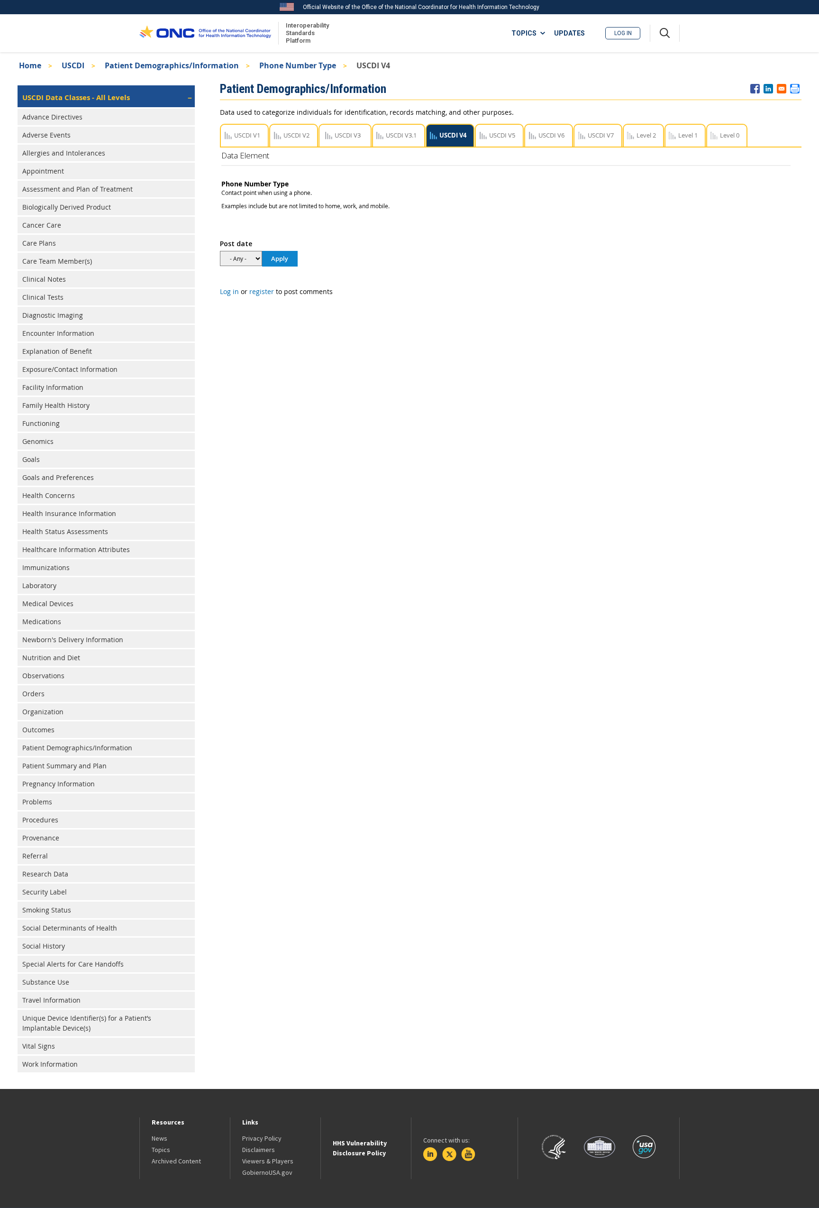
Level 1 (688, 135)
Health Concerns (48, 495)
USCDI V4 (452, 135)
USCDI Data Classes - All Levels (76, 97)
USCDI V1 (247, 135)
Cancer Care (41, 225)
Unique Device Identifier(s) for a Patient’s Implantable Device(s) (86, 1023)
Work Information (50, 1064)
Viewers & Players (267, 1161)
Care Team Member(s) (57, 261)
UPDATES (569, 33)
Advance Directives (52, 116)
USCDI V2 (296, 135)
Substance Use (45, 982)
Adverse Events (46, 134)
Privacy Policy (262, 1138)
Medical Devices (47, 603)
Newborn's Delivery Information (72, 639)
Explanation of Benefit (57, 351)
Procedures (40, 819)
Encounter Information (58, 333)
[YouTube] (468, 1154)
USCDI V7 (601, 135)
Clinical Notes (44, 279)
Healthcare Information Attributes (76, 549)
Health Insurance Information (69, 513)
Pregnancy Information (58, 783)
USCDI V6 (551, 135)
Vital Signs (38, 1046)
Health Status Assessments (65, 531)
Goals (31, 459)
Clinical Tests (43, 297)
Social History (43, 945)
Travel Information (51, 1000)
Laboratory (39, 585)
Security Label (44, 891)
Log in (623, 33)
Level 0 (729, 135)
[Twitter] (449, 1154)
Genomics (38, 441)
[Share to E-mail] (781, 88)
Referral (35, 855)
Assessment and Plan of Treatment (77, 189)
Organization (43, 711)
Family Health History (56, 405)
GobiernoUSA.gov (267, 1172)
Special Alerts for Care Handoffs (73, 963)
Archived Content (176, 1161)
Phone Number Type (297, 65)
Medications (41, 621)
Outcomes (38, 729)
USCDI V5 (502, 135)
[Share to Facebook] (755, 88)
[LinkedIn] (430, 1154)
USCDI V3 (348, 135)
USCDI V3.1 (401, 135)
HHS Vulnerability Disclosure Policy (360, 1148)
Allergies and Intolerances (63, 152)
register (261, 291)
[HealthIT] (205, 33)
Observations (43, 675)
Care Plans (39, 243)
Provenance (40, 837)
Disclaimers (258, 1149)
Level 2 (646, 135)
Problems (37, 801)
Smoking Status (46, 909)
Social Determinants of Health (69, 927)
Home (30, 65)
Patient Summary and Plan (64, 765)
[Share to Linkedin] (768, 88)
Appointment (43, 170)
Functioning (41, 423)
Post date (236, 243)
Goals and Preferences (58, 477)
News (159, 1138)
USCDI (73, 65)
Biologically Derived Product (66, 207)
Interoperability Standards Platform (306, 33)
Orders (33, 693)
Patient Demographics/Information (172, 65)
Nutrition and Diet (51, 657)
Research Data (45, 873)
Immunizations (46, 567)
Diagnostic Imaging (52, 315)
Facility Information (52, 387)
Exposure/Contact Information (70, 369)
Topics (161, 1149)
